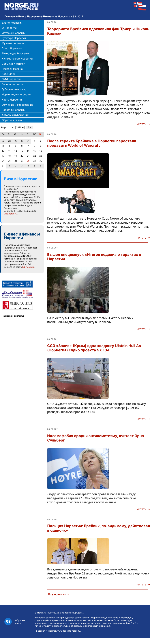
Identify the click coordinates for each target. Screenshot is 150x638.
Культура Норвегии (14, 38)
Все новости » (58, 594)
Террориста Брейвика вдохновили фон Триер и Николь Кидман (98, 31)
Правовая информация (47, 630)
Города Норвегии (12, 84)
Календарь (9, 73)
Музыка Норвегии (13, 43)
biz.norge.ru (28, 267)
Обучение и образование (17, 104)
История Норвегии (13, 32)
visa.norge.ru (10, 213)
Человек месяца (12, 68)
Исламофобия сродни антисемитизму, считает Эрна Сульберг (95, 438)
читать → (143, 124)
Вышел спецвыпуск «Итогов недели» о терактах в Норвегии (94, 256)
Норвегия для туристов (16, 94)
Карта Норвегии (12, 99)
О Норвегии (9, 27)
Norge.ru (41, 612)
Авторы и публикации (15, 114)
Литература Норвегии (15, 53)
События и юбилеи (13, 63)
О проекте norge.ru (70, 630)
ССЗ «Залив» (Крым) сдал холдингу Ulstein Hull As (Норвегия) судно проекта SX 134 (94, 348)
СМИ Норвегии (11, 79)
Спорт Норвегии (12, 48)
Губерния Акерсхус (14, 89)
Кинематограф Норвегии (17, 58)
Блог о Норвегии (29, 16)
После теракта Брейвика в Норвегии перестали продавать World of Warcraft (91, 143)
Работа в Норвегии (13, 109)
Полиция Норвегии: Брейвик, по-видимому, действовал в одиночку (98, 528)
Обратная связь (12, 120)
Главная (10, 16)
